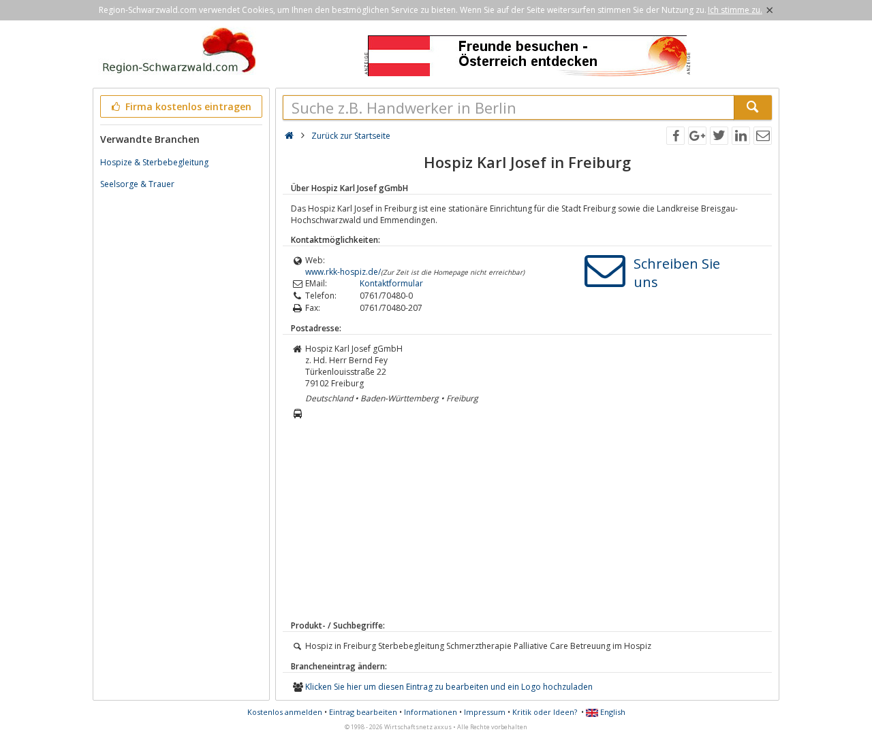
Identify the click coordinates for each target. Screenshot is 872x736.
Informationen (430, 712)
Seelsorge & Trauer (137, 184)
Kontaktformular (391, 283)
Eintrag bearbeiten (363, 712)
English (611, 712)
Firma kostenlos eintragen (187, 106)
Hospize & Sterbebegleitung (154, 162)
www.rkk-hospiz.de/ (343, 272)
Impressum (484, 712)
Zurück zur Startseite (350, 135)
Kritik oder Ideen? (544, 712)
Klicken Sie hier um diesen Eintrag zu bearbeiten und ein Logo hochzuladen (449, 686)
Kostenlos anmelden (284, 712)
